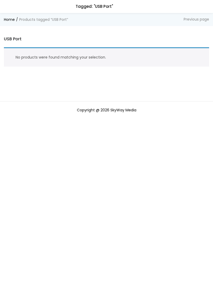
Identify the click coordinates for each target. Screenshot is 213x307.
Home (9, 19)
